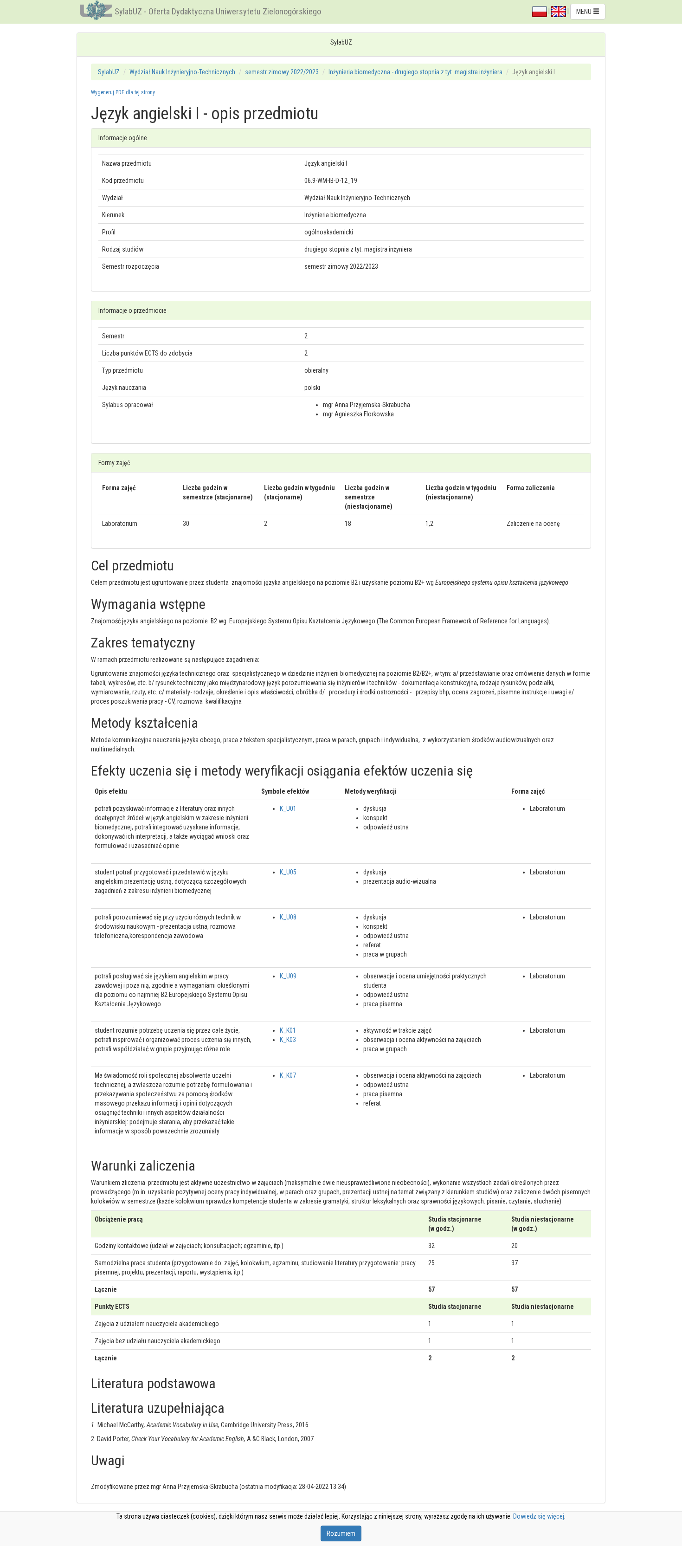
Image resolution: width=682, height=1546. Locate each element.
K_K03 (288, 1039)
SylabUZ (109, 72)
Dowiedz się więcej (538, 1516)
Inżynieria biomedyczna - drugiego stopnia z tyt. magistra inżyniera (415, 72)
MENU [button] (584, 11)
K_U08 (288, 917)
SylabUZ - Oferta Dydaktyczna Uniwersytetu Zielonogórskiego (218, 11)
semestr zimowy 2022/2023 (282, 72)
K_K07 (288, 1075)
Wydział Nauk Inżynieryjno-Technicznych (182, 72)
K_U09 (288, 976)
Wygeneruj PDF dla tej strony (123, 92)
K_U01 (288, 808)
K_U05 (288, 872)
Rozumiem (341, 1533)
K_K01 (288, 1030)
